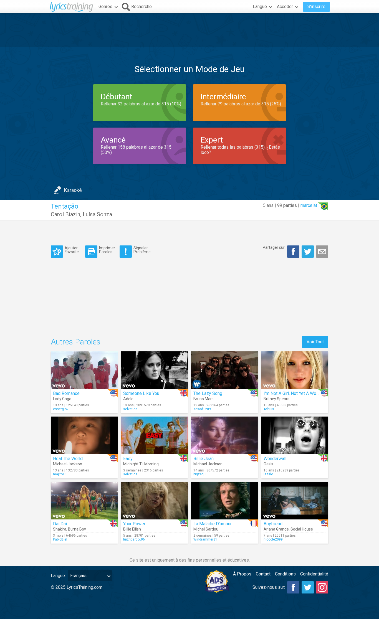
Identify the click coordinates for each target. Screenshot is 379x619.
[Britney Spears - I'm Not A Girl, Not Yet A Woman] (294, 370)
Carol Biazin (65, 214)
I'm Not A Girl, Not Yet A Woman (294, 393)
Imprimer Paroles (107, 250)
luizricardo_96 (134, 539)
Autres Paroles (75, 341)
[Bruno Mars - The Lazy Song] (224, 370)
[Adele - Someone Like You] (154, 370)
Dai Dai (60, 523)
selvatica (130, 409)
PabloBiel (60, 539)
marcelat (308, 205)
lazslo (268, 474)
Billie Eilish (132, 529)
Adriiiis (269, 409)
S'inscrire (316, 6)
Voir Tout (315, 341)
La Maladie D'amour (212, 523)
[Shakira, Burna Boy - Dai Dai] (84, 500)
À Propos (242, 574)
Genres (105, 6)
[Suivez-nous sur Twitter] (308, 587)
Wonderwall (275, 458)
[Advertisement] (189, 30)
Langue (260, 6)
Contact (263, 574)
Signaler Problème (142, 250)
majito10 (60, 474)
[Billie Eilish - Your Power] (154, 500)
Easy (128, 458)
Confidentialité (314, 574)
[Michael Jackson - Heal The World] (84, 435)
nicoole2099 (273, 539)
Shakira (59, 529)
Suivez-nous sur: (268, 587)
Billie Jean (203, 458)
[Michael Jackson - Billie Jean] (224, 435)
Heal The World (68, 458)
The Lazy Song (207, 393)
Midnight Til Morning (141, 464)
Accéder (285, 6)
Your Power (134, 523)
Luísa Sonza (97, 214)
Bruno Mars (203, 399)
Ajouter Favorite (72, 250)
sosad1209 (202, 409)
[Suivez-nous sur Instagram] (322, 587)
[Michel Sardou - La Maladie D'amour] (224, 500)
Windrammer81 (205, 539)
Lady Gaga (62, 399)
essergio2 (61, 409)
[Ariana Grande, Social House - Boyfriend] (294, 500)
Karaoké (73, 190)
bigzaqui (199, 474)
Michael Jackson (67, 464)
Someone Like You (141, 393)
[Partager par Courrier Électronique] (322, 251)
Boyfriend (273, 523)
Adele (128, 399)
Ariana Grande (276, 529)
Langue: (58, 575)
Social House (301, 529)
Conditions (285, 574)
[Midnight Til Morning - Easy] (154, 435)
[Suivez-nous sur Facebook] (293, 587)
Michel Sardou (205, 529)
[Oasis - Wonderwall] (294, 435)
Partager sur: (274, 247)
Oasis (268, 464)
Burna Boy (77, 529)
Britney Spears (276, 399)
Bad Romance (66, 393)
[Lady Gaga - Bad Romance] (84, 370)
